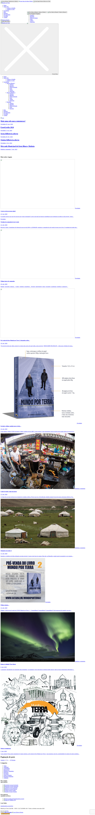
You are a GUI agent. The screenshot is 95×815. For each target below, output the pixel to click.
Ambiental (6, 767)
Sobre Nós (6, 6)
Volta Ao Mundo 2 (11, 92)
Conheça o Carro (11, 9)
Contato (5, 17)
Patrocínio (32, 22)
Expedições (6, 10)
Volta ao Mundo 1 (11, 83)
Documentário (7, 14)
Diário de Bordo (34, 18)
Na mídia (6, 16)
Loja (8, 20)
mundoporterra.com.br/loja (7, 806)
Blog (5, 12)
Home (5, 5)
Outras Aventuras (8, 775)
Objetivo (32, 15)
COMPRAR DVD (5, 813)
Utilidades (6, 777)
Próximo (13, 760)
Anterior (3, 760)
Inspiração (6, 772)
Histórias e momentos (80, 488)
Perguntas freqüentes (8, 776)
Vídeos (31, 20)
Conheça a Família (11, 8)
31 (10, 760)
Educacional (6, 769)
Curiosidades (7, 768)
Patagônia (9, 102)
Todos (5, 765)
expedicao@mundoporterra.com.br (15, 798)
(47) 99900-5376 (11, 800)
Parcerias (12, 108)
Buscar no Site (46, 1)
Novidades (77, 208)
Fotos (31, 19)
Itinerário (32, 16)
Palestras (6, 13)
